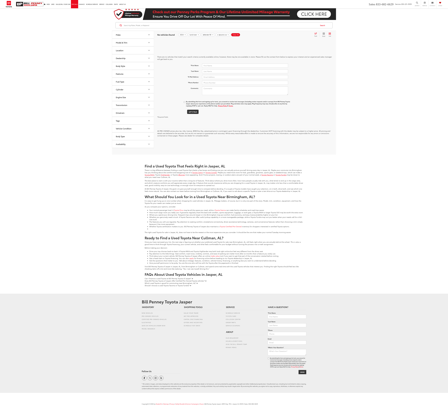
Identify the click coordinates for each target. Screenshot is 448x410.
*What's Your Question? (276, 347)
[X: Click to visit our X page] (149, 378)
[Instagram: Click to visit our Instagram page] (155, 378)
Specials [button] (74, 4)
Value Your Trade (191, 313)
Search (322, 25)
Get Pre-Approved (191, 316)
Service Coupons (233, 326)
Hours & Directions (234, 341)
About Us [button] (122, 4)
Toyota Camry (197, 172)
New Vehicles (147, 313)
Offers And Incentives (193, 322)
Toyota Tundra (280, 175)
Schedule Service (92, 4)
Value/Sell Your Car (63, 4)
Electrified (146, 322)
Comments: (195, 88)
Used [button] (52, 4)
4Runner (181, 175)
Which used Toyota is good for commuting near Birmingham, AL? (171, 283)
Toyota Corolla (211, 172)
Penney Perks (231, 347)
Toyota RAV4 (149, 175)
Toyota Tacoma (267, 175)
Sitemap (166, 404)
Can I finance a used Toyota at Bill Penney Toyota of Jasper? (169, 278)
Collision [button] (109, 4)
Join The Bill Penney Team (236, 344)
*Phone (270, 330)
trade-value (215, 256)
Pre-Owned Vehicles (150, 316)
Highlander (165, 175)
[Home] (44, 4)
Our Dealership (232, 338)
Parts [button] (116, 4)
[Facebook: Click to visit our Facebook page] (144, 378)
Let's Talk (193, 112)
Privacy (172, 404)
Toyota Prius (178, 210)
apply (191, 258)
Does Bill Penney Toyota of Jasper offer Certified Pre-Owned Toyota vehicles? (176, 281)
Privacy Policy (222, 106)
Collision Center (233, 319)
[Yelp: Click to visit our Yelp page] (161, 378)
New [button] (48, 4)
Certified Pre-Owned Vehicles (154, 319)
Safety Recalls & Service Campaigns (187, 404)
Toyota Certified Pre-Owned (231, 226)
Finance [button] (82, 4)
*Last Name (195, 71)
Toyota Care (231, 316)
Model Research (148, 329)
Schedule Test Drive (192, 326)
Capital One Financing (193, 319)
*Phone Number (193, 82)
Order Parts (231, 322)
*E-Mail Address (193, 77)
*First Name (195, 65)
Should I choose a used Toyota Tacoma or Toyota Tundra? (168, 285)
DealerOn (159, 404)
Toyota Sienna (220, 210)
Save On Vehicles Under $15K (153, 326)
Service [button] (101, 4)
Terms (231, 106)
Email (269, 339)
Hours (202, 404)
